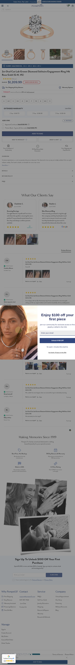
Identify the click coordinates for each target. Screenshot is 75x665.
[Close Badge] (15, 655)
